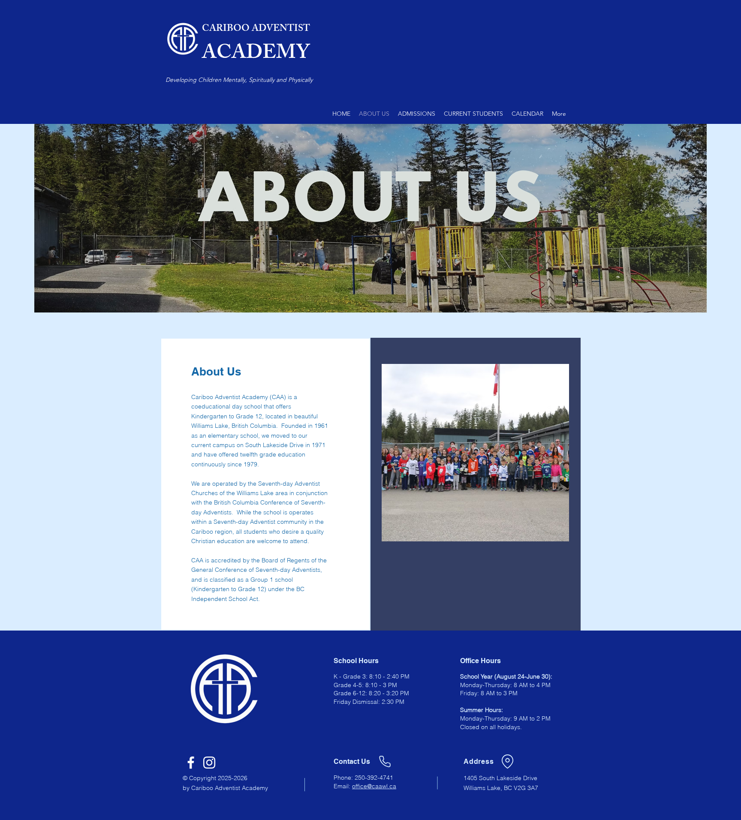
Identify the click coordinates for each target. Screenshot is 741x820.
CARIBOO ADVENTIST (256, 29)
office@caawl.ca (374, 786)
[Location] (507, 761)
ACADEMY (256, 55)
